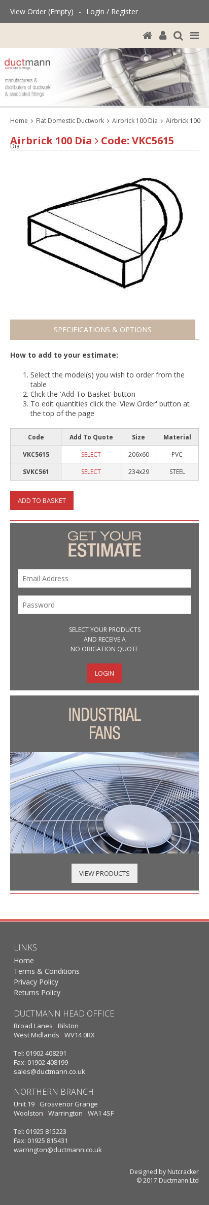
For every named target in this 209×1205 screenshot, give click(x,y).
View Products (104, 873)
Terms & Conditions (47, 971)
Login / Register (112, 11)
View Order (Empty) (42, 11)
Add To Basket (42, 500)
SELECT (91, 454)
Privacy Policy (36, 982)
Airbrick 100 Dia (135, 120)
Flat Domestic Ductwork (70, 120)
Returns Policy (37, 992)
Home (19, 120)
